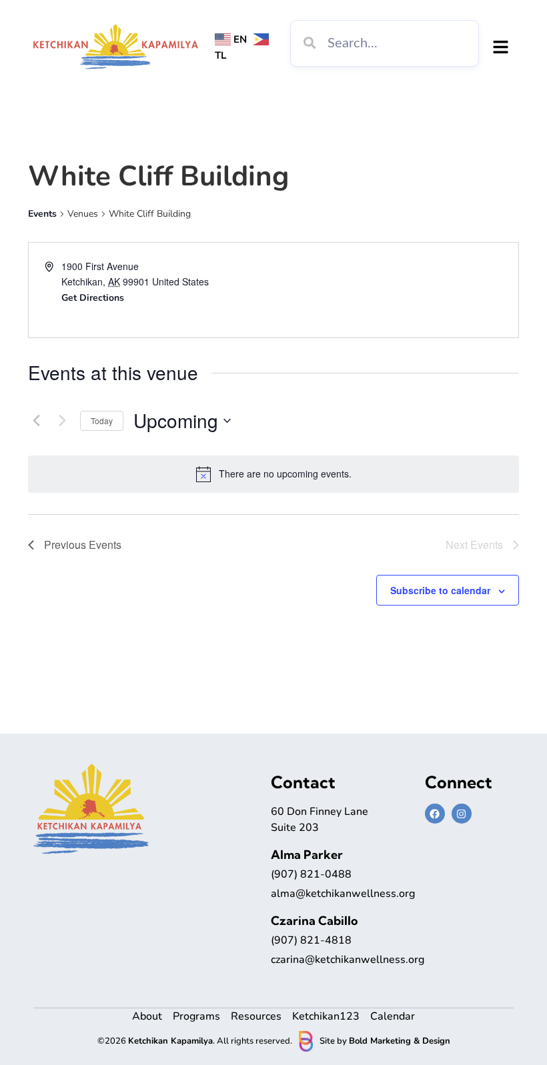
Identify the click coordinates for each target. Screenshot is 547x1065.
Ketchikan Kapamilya (170, 1041)
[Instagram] (462, 814)
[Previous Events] (36, 421)
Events (42, 213)
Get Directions (92, 297)
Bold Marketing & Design (399, 1041)
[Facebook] (435, 814)
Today (102, 420)
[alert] (285, 473)
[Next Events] (62, 421)
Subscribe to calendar (440, 590)
